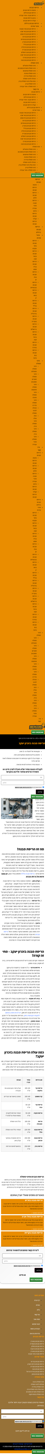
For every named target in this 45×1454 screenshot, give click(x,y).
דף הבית (42, 738)
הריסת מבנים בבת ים (29, 37)
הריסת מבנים (34, 7)
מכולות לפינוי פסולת (37, 1384)
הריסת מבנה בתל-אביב (32, 1216)
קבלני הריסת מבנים (29, 21)
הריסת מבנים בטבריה (29, 50)
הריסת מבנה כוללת (28, 873)
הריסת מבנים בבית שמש (28, 34)
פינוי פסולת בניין (30, 84)
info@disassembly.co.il (22, 1449)
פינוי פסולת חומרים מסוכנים (27, 68)
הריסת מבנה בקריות (33, 1232)
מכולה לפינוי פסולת (29, 79)
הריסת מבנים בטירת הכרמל (35, 1371)
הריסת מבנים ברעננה (37, 1349)
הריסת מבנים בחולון (37, 1346)
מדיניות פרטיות (27, 787)
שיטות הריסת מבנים (29, 10)
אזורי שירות (35, 26)
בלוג (36, 738)
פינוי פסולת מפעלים (29, 65)
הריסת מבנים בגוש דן (29, 42)
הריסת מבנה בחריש (34, 1200)
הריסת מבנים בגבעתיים (28, 39)
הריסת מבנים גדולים (31, 23)
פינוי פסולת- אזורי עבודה (28, 86)
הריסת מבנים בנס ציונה (28, 60)
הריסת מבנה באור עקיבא (36, 1354)
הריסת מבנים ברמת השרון (36, 1364)
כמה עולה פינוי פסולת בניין (27, 81)
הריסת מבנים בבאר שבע (28, 31)
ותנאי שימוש (18, 787)
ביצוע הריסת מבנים (30, 18)
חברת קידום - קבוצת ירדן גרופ (22, 1444)
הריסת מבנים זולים (30, 13)
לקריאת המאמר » (37, 1213)
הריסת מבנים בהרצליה (28, 47)
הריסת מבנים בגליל (29, 44)
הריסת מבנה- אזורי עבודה (27, 15)
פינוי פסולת (35, 63)
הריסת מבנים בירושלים (28, 52)
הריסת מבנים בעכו (38, 1369)
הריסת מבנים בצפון (38, 1374)
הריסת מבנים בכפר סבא (28, 55)
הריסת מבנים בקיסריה (37, 1344)
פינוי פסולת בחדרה (38, 1387)
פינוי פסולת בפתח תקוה (36, 1394)
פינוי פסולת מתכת (30, 73)
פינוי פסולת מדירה (30, 76)
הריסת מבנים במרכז (29, 57)
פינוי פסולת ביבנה (38, 1382)
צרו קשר (36, 89)
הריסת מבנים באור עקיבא (28, 29)
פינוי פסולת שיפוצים (29, 71)
